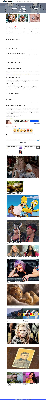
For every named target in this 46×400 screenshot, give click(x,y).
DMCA (26, 399)
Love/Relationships (23, 6)
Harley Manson (20, 11)
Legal (24, 399)
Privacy (28, 399)
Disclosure (30, 399)
